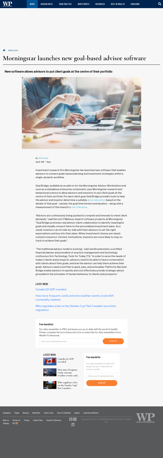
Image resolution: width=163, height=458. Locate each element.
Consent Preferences (53, 420)
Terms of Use (48, 412)
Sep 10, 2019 (40, 161)
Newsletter (36, 412)
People (16, 412)
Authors (77, 412)
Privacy (26, 420)
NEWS (32, 4)
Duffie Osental (43, 158)
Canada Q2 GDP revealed (51, 289)
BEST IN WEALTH (118, 4)
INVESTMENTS (83, 4)
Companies (7, 412)
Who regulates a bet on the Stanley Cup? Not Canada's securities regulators (68, 385)
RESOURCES (100, 4)
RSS (14, 423)
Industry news (13, 50)
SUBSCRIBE (135, 4)
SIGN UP (113, 341)
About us (6, 420)
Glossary (26, 412)
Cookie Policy (38, 420)
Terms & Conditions (64, 412)
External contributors (91, 412)
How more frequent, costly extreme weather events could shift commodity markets (68, 372)
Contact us (16, 420)
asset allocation (96, 200)
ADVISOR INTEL (47, 4)
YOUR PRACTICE (65, 4)
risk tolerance (79, 207)
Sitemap (6, 423)
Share (49, 161)
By (42, 158)
